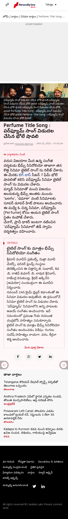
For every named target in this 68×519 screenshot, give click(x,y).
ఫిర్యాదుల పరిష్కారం (13, 473)
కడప (6, 437)
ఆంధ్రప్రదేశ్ (9, 404)
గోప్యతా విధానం (26, 462)
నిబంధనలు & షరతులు (50, 462)
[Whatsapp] (28, 357)
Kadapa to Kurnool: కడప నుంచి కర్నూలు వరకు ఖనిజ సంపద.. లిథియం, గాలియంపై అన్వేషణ (33, 431)
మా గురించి (8, 462)
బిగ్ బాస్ (25, 175)
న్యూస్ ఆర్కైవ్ (45, 473)
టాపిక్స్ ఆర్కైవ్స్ (10, 478)
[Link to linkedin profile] (43, 486)
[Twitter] (39, 357)
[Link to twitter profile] (34, 486)
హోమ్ (6, 17)
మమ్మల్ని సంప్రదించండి (15, 467)
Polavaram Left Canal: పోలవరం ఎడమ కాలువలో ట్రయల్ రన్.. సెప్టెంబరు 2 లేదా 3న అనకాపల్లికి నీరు (29, 415)
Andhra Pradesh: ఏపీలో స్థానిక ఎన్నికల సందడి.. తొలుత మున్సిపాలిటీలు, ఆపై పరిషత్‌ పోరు (33, 398)
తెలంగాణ (9, 389)
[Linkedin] (50, 357)
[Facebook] (17, 357)
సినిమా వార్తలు (28, 17)
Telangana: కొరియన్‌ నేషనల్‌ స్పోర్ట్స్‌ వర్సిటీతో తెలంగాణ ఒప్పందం (31, 384)
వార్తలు (14, 17)
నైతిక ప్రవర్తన (37, 467)
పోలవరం (9, 422)
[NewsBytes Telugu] (24, 5)
